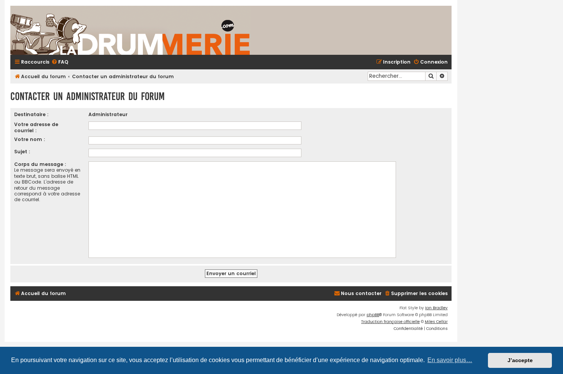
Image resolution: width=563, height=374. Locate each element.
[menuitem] (59, 62)
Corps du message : (40, 164)
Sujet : (22, 151)
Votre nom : (29, 139)
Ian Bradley (436, 308)
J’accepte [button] (520, 360)
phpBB (373, 315)
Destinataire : (31, 114)
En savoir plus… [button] (449, 360)
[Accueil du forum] (221, 30)
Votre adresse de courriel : (36, 127)
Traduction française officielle (390, 322)
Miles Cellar (436, 322)
